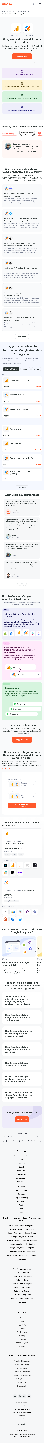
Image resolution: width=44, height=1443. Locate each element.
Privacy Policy (22, 1406)
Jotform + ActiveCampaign (22, 1284)
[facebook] (15, 1396)
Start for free (22, 56)
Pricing (22, 1318)
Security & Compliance (22, 1372)
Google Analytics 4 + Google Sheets (22, 1233)
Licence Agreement (22, 1402)
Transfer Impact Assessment (22, 1412)
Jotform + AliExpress (22, 1291)
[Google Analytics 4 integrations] (20, 865)
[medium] (29, 1396)
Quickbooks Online (21, 1156)
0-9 (4, 1137)
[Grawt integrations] (35, 865)
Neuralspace (21, 1182)
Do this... (11, 791)
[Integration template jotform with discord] (22, 195)
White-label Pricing (22, 1365)
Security (22, 1415)
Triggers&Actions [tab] (11, 369)
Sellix (21, 1212)
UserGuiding (21, 1174)
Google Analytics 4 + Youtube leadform (22, 1255)
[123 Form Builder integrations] (13, 912)
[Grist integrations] (5, 873)
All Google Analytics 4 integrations (22, 1226)
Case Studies (22, 1368)
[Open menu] (40, 4)
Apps (14, 11)
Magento (21, 1187)
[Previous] (19, 584)
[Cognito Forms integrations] (5, 919)
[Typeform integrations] (5, 912)
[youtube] (24, 1396)
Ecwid (21, 1167)
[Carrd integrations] (35, 912)
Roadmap (22, 1336)
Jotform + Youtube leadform (22, 1298)
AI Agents (22, 1346)
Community (22, 1339)
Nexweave (21, 1201)
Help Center (22, 1325)
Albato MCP (22, 1382)
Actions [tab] (36, 369)
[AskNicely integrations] (27, 912)
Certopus (21, 1194)
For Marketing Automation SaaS (22, 1379)
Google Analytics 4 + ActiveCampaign (22, 1240)
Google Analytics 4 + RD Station (22, 1244)
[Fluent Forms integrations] (20, 919)
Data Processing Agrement (22, 1409)
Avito (21, 1160)
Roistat (21, 1209)
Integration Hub (6, 11)
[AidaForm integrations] (20, 912)
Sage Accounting (21, 1198)
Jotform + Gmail (22, 1280)
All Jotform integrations (22, 1269)
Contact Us (22, 1419)
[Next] (24, 584)
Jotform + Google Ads (22, 1295)
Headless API (22, 1386)
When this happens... (15, 779)
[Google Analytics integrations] (13, 865)
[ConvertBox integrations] (13, 919)
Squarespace (21, 1178)
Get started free (22, 740)
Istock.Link (21, 1171)
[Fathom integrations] (5, 865)
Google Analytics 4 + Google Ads (22, 1251)
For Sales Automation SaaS (22, 1375)
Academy (22, 1329)
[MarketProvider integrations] (20, 873)
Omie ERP (21, 1163)
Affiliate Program (22, 1343)
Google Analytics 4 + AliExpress (22, 1248)
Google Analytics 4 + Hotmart (22, 1229)
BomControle (21, 1190)
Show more (22, 336)
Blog (22, 1321)
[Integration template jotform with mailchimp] (22, 245)
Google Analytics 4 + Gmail (22, 1237)
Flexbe (21, 1205)
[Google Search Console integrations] (27, 865)
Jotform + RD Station (22, 1287)
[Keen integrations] (13, 873)
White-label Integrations (22, 1361)
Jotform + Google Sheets (22, 1276)
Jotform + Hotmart (22, 1273)
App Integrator (22, 1332)
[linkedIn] (20, 1396)
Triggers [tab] (25, 369)
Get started (22, 1119)
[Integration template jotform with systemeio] (22, 220)
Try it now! (38, 386)
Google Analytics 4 (23, 11)
